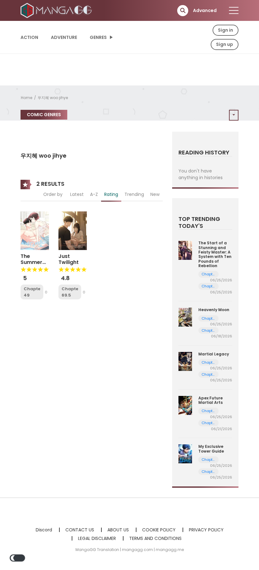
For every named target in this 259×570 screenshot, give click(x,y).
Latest (77, 194)
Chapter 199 (209, 274)
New (155, 194)
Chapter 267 (209, 330)
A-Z (94, 194)
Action (29, 37)
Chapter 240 (209, 362)
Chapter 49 (32, 292)
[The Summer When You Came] (35, 230)
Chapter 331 (209, 411)
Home (26, 97)
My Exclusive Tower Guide (211, 449)
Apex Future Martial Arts (210, 400)
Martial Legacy (213, 354)
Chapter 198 (209, 286)
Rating (111, 194)
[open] (233, 10)
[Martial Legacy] (185, 361)
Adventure (64, 37)
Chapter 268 (209, 318)
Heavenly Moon (213, 309)
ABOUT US (118, 530)
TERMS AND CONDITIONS (155, 538)
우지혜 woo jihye (53, 97)
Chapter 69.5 (70, 292)
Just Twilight (68, 259)
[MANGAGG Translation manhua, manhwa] (57, 10)
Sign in (225, 30)
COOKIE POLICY (159, 530)
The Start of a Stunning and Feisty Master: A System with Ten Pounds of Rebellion (215, 254)
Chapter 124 (209, 471)
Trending (134, 194)
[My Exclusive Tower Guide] (185, 453)
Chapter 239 (209, 374)
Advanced (205, 10)
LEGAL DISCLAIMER (97, 538)
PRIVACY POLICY (206, 530)
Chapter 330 (209, 423)
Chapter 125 (209, 459)
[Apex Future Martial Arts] (185, 405)
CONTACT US (79, 530)
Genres (98, 37)
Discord (44, 530)
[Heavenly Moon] (185, 317)
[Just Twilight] (72, 230)
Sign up (224, 44)
